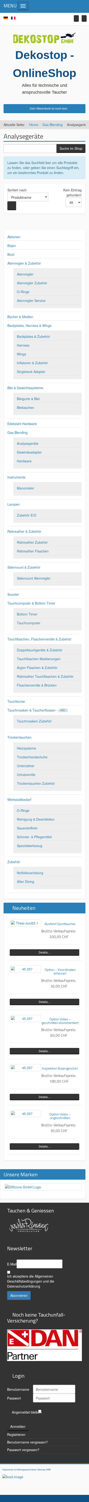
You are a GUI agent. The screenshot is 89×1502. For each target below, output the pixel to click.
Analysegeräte (27, 443)
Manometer (25, 488)
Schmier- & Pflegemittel (34, 836)
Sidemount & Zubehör (23, 567)
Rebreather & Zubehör (24, 531)
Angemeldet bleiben (27, 1412)
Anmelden (17, 1426)
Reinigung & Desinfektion (36, 819)
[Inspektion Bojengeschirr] (25, 1067)
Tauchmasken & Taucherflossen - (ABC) (37, 710)
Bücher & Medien (20, 316)
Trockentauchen (19, 737)
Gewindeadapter (29, 452)
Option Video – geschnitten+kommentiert (60, 1021)
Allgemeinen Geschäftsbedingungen (30, 1279)
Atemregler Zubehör (32, 283)
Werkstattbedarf (19, 799)
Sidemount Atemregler (34, 578)
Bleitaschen (25, 407)
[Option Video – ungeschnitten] (25, 1113)
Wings (21, 354)
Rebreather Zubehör (32, 542)
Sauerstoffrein (27, 828)
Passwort (14, 1398)
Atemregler (25, 274)
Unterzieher (25, 765)
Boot (10, 254)
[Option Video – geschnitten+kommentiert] (25, 1018)
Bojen (11, 245)
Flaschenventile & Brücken (37, 685)
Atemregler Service (31, 300)
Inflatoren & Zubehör (32, 362)
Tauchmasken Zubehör (34, 721)
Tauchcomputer (28, 622)
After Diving (25, 881)
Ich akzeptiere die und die (30, 1281)
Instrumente (16, 477)
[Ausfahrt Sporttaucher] (25, 923)
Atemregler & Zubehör (24, 263)
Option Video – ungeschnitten (60, 1116)
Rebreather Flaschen (33, 551)
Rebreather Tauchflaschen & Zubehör (45, 676)
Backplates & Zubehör (33, 336)
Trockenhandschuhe (32, 757)
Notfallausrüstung (30, 872)
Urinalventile (26, 774)
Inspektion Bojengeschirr (60, 1068)
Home (33, 124)
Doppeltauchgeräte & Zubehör (39, 650)
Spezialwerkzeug (29, 845)
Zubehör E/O (26, 515)
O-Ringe (23, 291)
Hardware (24, 461)
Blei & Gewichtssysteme (25, 387)
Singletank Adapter (31, 371)
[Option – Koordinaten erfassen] (25, 969)
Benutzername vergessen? (27, 1442)
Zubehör (13, 861)
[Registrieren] (84, 18)
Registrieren (16, 1434)
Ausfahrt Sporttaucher (60, 923)
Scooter (13, 594)
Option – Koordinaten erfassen (60, 971)
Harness (23, 345)
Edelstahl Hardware (22, 423)
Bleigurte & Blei (28, 398)
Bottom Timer (27, 614)
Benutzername (18, 1389)
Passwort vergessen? (23, 1449)
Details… (45, 952)
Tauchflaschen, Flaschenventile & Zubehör (39, 639)
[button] (76, 18)
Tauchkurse (16, 701)
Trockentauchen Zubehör (36, 783)
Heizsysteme (26, 748)
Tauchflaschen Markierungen (39, 658)
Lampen (13, 504)
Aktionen (13, 236)
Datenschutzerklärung (23, 1286)
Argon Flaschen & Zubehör (37, 667)
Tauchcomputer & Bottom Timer (31, 603)
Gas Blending (52, 124)
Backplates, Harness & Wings (29, 325)
